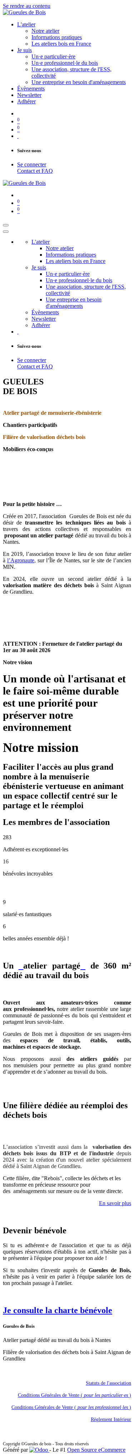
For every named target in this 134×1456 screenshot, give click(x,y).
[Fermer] (6, 232)
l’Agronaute (20, 560)
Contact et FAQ (35, 171)
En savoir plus (115, 1203)
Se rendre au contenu (26, 6)
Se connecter (31, 164)
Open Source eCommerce (96, 1450)
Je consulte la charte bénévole (57, 1310)
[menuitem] (26, 24)
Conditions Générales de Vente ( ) (74, 1395)
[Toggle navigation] (6, 225)
